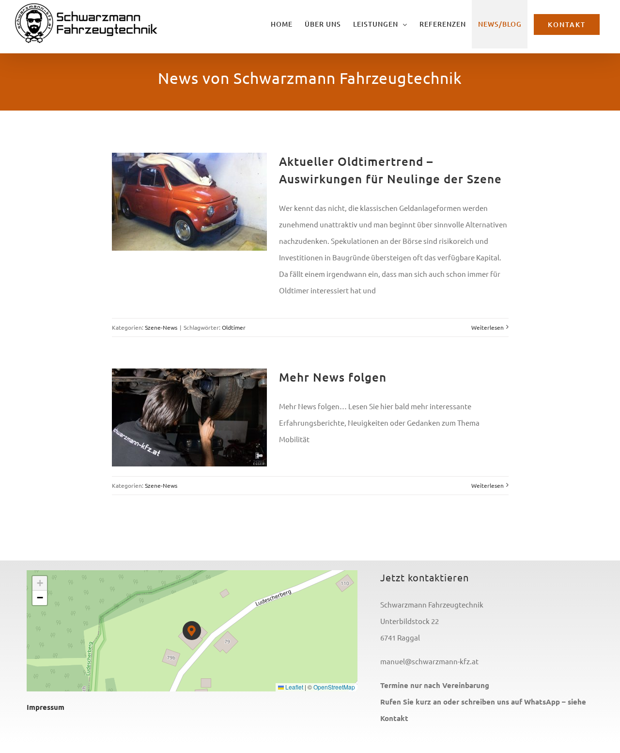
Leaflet (293, 687)
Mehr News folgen (333, 377)
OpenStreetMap (334, 687)
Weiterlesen (487, 327)
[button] (192, 630)
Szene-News (161, 327)
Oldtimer (234, 327)
